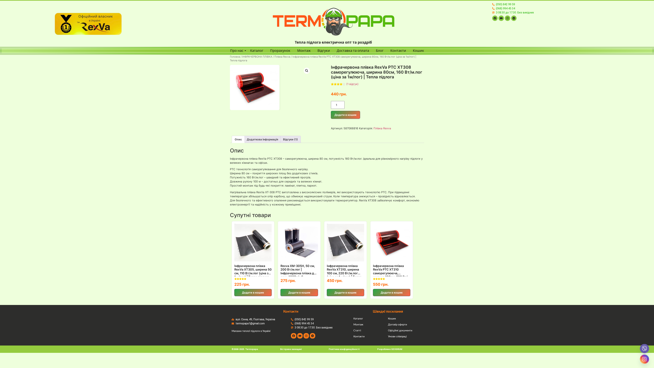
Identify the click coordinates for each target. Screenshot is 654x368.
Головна (235, 56)
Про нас (236, 50)
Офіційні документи (400, 330)
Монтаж (304, 50)
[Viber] (644, 348)
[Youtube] (501, 18)
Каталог (256, 50)
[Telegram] (514, 18)
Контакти (398, 50)
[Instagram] (507, 18)
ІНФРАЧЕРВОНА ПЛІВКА (257, 56)
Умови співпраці (397, 336)
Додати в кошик (345, 115)
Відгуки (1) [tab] (290, 139)
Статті (357, 330)
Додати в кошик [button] (253, 292)
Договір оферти (397, 324)
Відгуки (323, 50)
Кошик (418, 50)
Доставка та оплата (353, 50)
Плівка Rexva (282, 56)
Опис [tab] (238, 139)
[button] (307, 71)
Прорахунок (280, 50)
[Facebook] (495, 18)
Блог (380, 50)
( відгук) (352, 84)
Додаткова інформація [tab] (262, 139)
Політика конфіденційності (344, 349)
